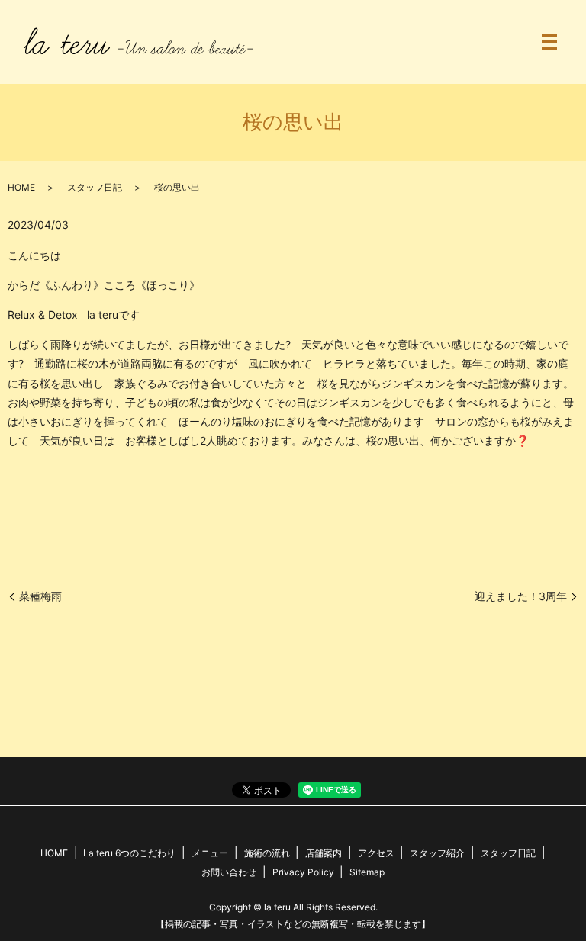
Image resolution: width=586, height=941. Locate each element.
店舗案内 (323, 853)
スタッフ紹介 (437, 853)
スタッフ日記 (94, 187)
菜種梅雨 (40, 595)
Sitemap (367, 872)
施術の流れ (267, 853)
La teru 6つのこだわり (129, 853)
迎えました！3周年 (521, 595)
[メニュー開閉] (549, 42)
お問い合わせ (228, 872)
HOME (21, 187)
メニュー (210, 853)
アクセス (376, 853)
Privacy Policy (303, 872)
